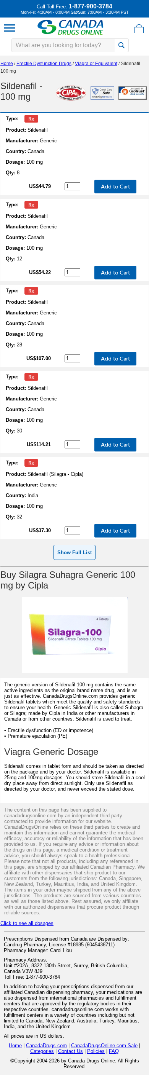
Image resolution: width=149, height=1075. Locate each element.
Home (6, 63)
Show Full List (74, 552)
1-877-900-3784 (90, 6)
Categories (42, 1051)
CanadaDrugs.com (46, 1045)
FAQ (114, 1051)
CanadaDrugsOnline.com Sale (104, 1045)
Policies (96, 1051)
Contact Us (70, 1051)
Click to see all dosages (26, 923)
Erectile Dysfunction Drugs (43, 63)
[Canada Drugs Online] (70, 34)
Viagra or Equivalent (96, 63)
